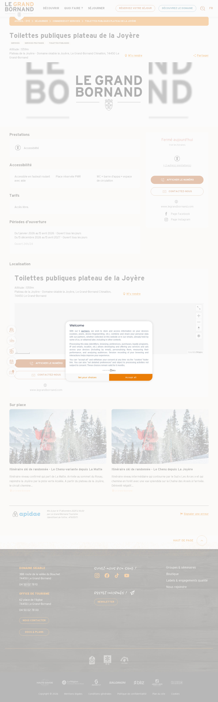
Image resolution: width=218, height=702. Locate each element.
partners (85, 331)
